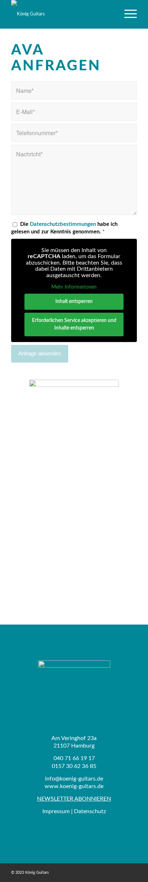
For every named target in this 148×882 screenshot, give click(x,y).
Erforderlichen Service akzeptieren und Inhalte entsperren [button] (74, 324)
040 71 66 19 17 (74, 758)
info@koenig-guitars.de (74, 779)
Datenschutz (90, 811)
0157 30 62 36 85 (74, 766)
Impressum (56, 811)
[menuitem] (127, 14)
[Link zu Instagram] (120, 872)
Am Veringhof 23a (74, 738)
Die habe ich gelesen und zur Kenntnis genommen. (64, 228)
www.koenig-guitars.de (74, 786)
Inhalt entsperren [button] (74, 301)
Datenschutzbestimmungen (63, 224)
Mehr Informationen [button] (74, 287)
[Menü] (127, 14)
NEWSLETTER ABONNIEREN (74, 799)
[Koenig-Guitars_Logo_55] (61, 14)
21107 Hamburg (74, 746)
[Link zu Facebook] (131, 872)
